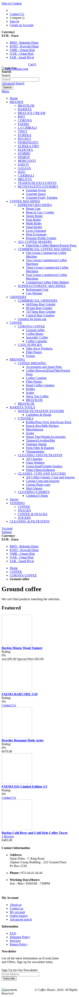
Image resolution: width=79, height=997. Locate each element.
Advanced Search (13, 83)
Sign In (14, 21)
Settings (7, 532)
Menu (5, 91)
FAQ (13, 933)
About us (15, 904)
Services (15, 940)
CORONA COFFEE (23, 575)
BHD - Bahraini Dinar (24, 42)
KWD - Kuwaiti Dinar (24, 46)
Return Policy (18, 944)
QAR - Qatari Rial (21, 53)
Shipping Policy (20, 937)
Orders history (19, 915)
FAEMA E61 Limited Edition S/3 (24, 786)
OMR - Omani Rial (22, 50)
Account (7, 528)
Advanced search (21, 919)
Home (14, 568)
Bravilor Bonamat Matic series (23, 740)
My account (17, 912)
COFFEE (16, 571)
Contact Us (17, 14)
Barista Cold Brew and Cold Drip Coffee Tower (35, 832)
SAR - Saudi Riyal (22, 57)
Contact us (16, 908)
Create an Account (21, 25)
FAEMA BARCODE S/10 (19, 694)
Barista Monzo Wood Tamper (22, 648)
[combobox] (20, 79)
